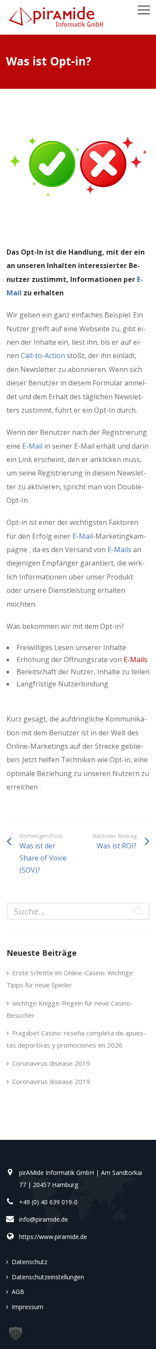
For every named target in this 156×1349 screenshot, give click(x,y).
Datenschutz (29, 1262)
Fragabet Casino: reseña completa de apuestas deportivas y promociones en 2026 (76, 1039)
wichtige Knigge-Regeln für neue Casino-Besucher (69, 1009)
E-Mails (119, 549)
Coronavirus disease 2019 (51, 1063)
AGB (18, 1292)
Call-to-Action (42, 355)
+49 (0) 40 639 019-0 (48, 1202)
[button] (15, 1333)
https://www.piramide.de (53, 1237)
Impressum (27, 1307)
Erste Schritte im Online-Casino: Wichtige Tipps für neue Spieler (69, 978)
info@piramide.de (43, 1219)
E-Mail (32, 446)
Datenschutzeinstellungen (48, 1277)
